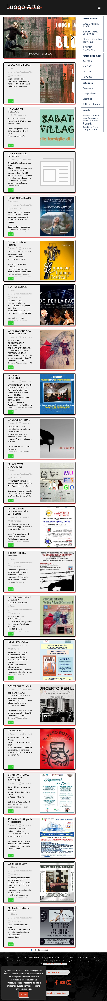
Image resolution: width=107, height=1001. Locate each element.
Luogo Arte (23, 6)
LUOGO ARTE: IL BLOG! (40, 53)
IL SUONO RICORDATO (19, 198)
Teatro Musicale (90, 120)
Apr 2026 (87, 61)
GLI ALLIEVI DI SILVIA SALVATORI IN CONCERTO (18, 777)
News (12, 68)
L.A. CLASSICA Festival (19, 420)
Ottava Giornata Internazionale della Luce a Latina (18, 511)
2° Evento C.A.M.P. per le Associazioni (20, 820)
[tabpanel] (53, 960)
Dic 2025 (87, 71)
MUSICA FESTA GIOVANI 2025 (15, 465)
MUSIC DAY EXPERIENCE (14, 376)
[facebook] (56, 982)
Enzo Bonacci (23, 517)
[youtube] (62, 982)
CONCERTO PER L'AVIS (19, 686)
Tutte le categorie (91, 104)
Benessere (14, 201)
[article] (40, 37)
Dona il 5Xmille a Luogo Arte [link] (53, 993)
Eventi (12, 160)
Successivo (43, 950)
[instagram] (69, 982)
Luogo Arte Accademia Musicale (23, 72)
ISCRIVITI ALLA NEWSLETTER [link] (52, 972)
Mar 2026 (87, 66)
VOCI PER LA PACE (17, 286)
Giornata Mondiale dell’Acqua (17, 154)
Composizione (90, 93)
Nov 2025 (87, 77)
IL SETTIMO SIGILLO (18, 642)
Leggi (11, 101)
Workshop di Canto (18, 863)
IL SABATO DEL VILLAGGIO (15, 110)
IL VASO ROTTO (16, 730)
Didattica (13, 867)
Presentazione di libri (18, 645)
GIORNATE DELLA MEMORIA (17, 554)
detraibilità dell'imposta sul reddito (55, 964)
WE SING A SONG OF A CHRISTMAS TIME (19, 332)
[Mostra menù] (99, 8)
